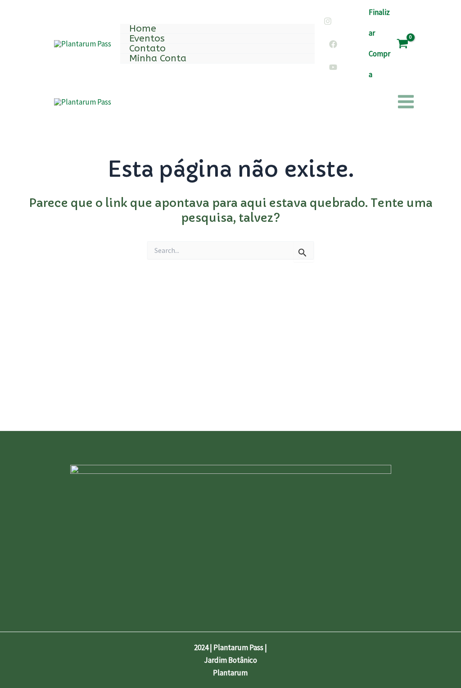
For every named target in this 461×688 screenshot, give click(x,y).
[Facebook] (333, 44)
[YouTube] (333, 67)
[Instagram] (328, 21)
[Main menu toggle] (405, 102)
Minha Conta (157, 59)
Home (142, 29)
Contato (147, 49)
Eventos (147, 39)
